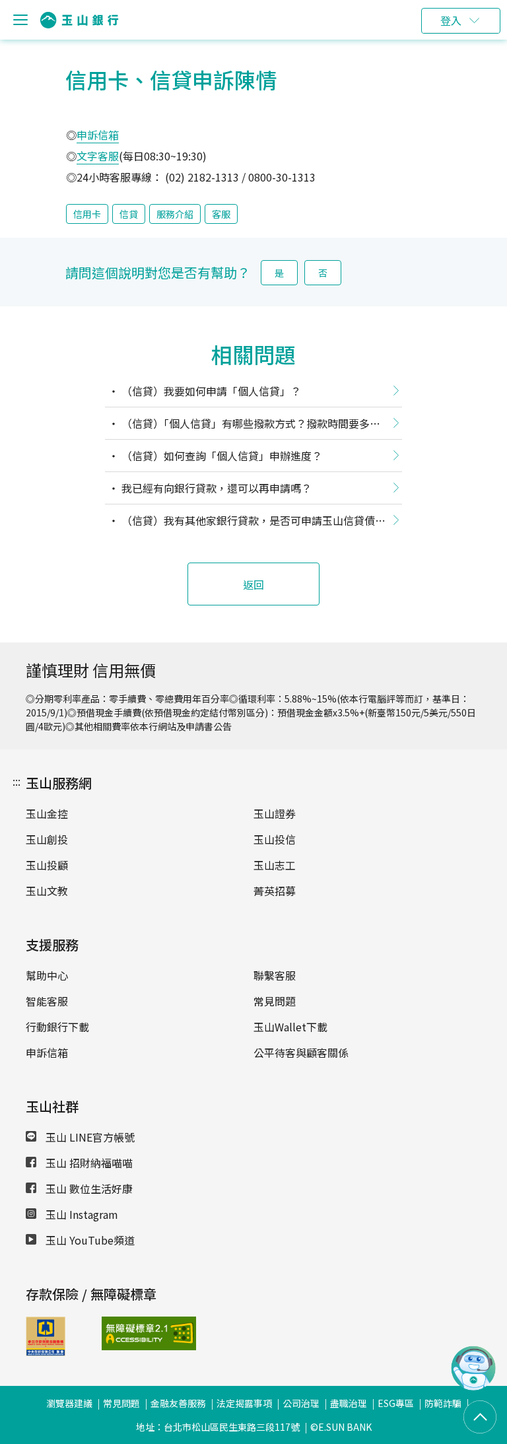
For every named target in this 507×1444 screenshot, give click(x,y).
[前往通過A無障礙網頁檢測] (130, 1333)
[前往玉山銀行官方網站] (79, 20)
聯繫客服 (275, 975)
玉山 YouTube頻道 (89, 1240)
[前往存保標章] (45, 1351)
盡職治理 (348, 1403)
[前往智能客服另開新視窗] (473, 1386)
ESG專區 (396, 1403)
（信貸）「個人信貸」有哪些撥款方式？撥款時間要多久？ (237, 425)
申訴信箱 (98, 135)
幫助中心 (47, 975)
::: (16, 781)
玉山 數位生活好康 (88, 1188)
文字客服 (98, 156)
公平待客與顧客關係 (301, 1052)
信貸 (128, 214)
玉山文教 (47, 891)
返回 (253, 584)
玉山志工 (275, 865)
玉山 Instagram (80, 1214)
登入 (450, 20)
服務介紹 (174, 214)
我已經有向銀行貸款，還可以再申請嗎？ (215, 488)
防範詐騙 (442, 1403)
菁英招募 (275, 891)
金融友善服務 (178, 1403)
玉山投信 (275, 839)
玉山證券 (275, 813)
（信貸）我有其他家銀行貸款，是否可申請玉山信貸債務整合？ (245, 522)
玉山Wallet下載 (290, 1027)
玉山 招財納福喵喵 (88, 1163)
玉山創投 (47, 839)
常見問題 (275, 1001)
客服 (221, 214)
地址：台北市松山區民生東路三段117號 (218, 1426)
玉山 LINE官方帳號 (89, 1137)
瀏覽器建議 (69, 1403)
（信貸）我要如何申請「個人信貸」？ (210, 391)
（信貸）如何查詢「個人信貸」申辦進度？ (220, 456)
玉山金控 (47, 813)
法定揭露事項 (244, 1403)
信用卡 (87, 214)
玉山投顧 (47, 865)
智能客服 (47, 1001)
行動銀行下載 (57, 1027)
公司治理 (301, 1403)
